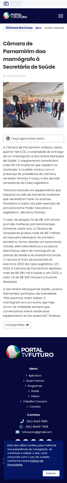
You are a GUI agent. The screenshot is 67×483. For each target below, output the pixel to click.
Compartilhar (15, 325)
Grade (35, 391)
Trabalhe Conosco (35, 401)
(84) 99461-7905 (37, 427)
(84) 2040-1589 (37, 421)
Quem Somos (35, 381)
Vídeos (35, 396)
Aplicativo (35, 375)
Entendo (51, 473)
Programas (35, 386)
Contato (35, 406)
